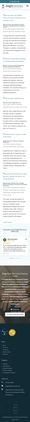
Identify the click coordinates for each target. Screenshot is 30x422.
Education (13, 29)
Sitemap (25, 417)
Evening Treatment (7, 370)
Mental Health (12, 146)
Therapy (23, 31)
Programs (5, 364)
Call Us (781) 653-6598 (16, 314)
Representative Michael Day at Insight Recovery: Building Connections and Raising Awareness (15, 184)
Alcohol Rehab (13, 190)
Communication (7, 71)
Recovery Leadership (14, 31)
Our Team (5, 347)
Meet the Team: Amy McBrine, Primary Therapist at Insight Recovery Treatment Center (14, 26)
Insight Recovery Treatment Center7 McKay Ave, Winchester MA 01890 (15, 392)
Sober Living (23, 107)
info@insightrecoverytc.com (12, 386)
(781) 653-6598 (15, 1)
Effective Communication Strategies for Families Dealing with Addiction (13, 66)
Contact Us (15, 309)
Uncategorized (15, 187)
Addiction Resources (16, 68)
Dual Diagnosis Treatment (9, 372)
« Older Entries (7, 222)
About (4, 345)
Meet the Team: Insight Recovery (12, 103)
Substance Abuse (16, 71)
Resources (5, 354)
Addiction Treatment (16, 104)
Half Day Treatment (7, 368)
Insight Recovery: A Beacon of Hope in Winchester (13, 141)
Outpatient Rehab (15, 192)
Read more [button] (6, 253)
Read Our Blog (6, 352)
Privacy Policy (15, 419)
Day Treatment (21, 190)
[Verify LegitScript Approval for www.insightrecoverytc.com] (4, 335)
